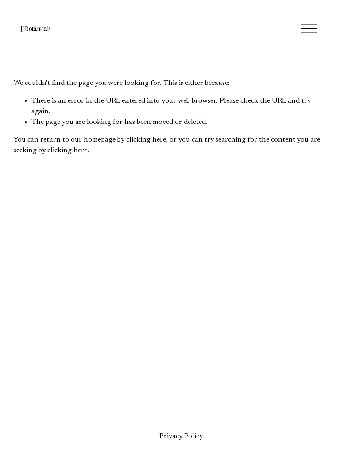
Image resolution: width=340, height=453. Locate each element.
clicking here (146, 139)
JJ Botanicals (35, 28)
